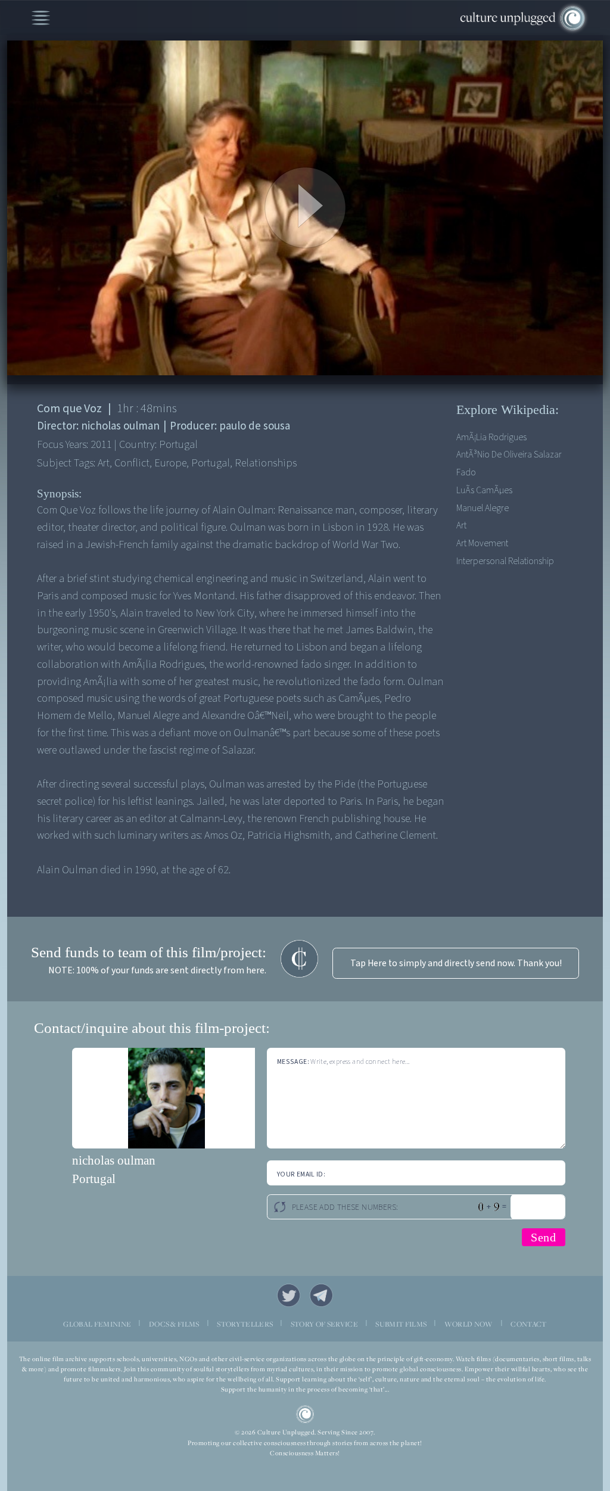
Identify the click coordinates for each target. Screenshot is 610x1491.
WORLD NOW (468, 1324)
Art (461, 525)
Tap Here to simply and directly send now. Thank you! (456, 963)
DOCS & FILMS (174, 1324)
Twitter (288, 1295)
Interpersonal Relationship (505, 561)
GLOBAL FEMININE (97, 1324)
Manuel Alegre (482, 508)
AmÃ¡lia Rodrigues (491, 437)
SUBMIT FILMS (401, 1324)
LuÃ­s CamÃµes (484, 490)
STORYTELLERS (245, 1324)
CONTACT (528, 1324)
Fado (466, 472)
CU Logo (305, 1414)
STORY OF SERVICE (324, 1324)
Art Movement (482, 543)
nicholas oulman (113, 1160)
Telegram (321, 1295)
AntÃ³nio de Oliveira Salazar (509, 454)
